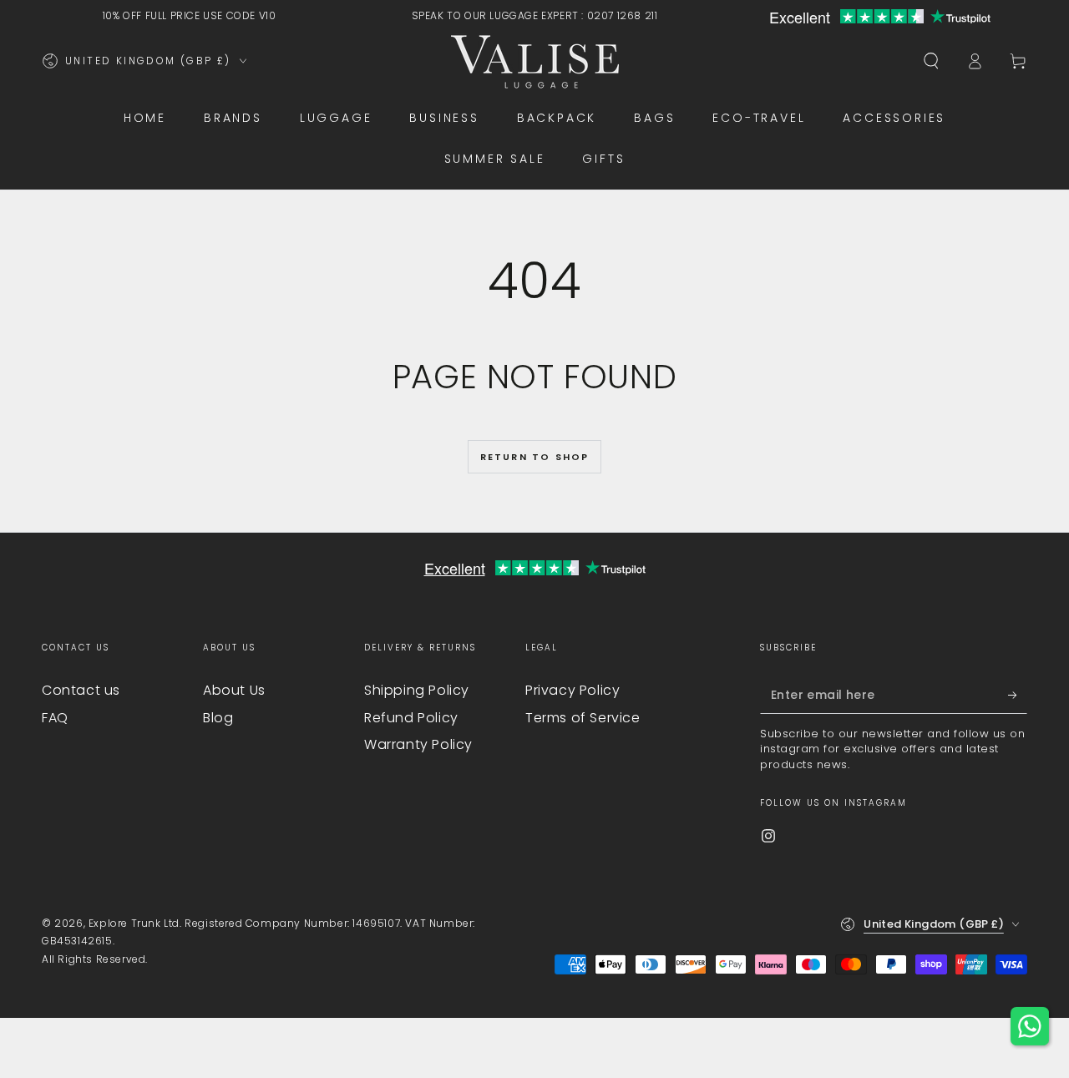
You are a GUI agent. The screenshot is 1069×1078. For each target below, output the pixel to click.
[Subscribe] (1017, 694)
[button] (931, 61)
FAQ (55, 717)
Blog (218, 717)
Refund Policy (411, 717)
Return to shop (535, 456)
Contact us (81, 690)
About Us (234, 690)
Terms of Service (583, 717)
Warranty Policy (418, 744)
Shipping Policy (416, 690)
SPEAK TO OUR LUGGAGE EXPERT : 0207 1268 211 (535, 15)
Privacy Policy (572, 690)
